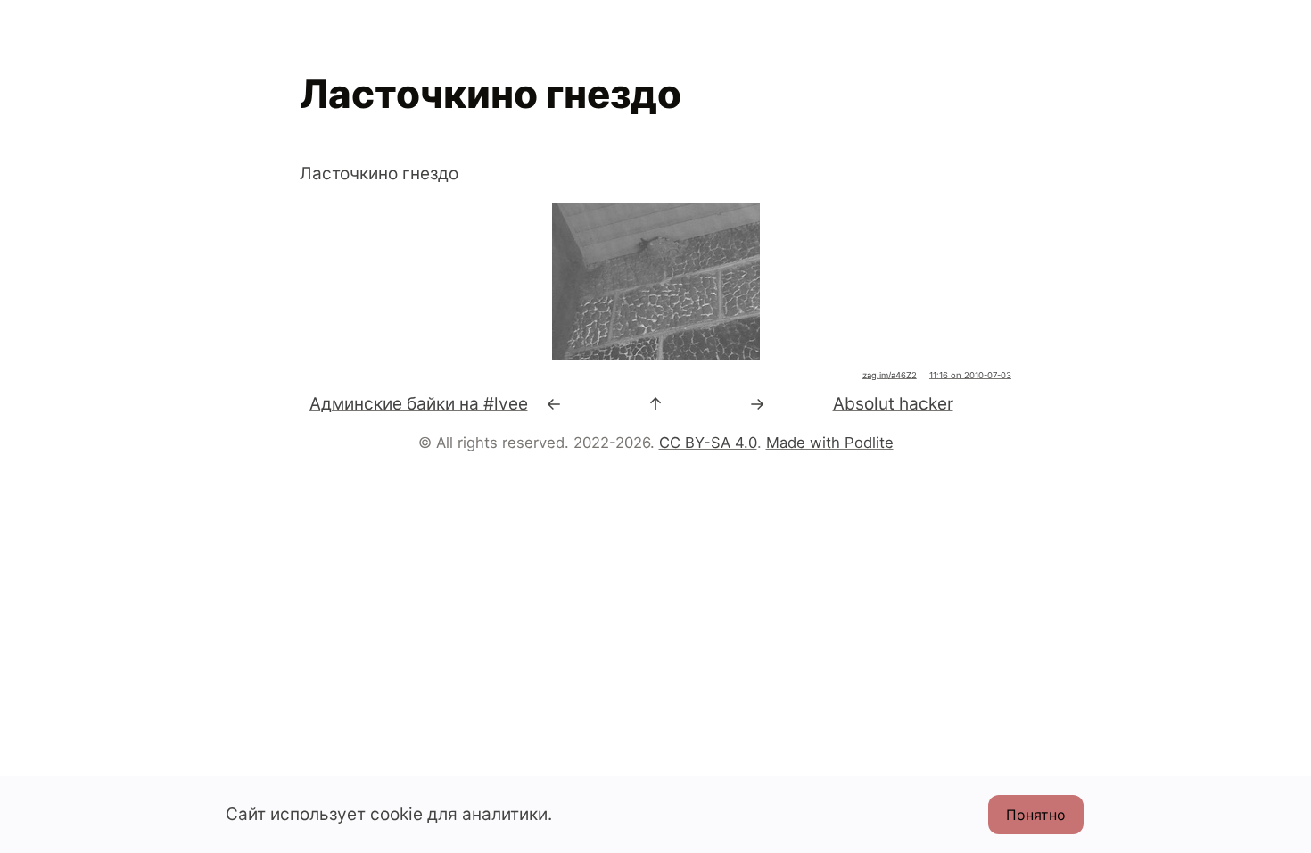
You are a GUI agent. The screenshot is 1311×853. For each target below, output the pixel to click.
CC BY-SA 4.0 (708, 442)
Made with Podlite (830, 442)
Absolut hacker (893, 403)
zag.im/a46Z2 (889, 375)
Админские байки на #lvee (418, 403)
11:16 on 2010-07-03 (970, 375)
